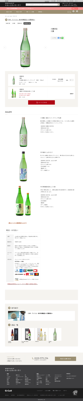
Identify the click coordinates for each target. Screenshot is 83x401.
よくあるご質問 (61, 395)
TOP (6, 16)
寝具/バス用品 (39, 382)
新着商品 (40, 12)
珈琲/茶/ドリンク (19, 379)
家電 (37, 379)
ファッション (48, 376)
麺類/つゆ (18, 375)
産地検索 (26, 381)
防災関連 (56, 378)
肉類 (8, 379)
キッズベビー (48, 382)
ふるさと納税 (47, 390)
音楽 (46, 378)
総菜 (26, 376)
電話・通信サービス (57, 390)
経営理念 (13, 395)
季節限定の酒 (27, 23)
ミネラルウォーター (20, 376)
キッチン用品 (39, 381)
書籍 (46, 379)
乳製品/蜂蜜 (18, 382)
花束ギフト (39, 376)
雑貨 (37, 384)
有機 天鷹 (8, 23)
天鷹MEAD (19, 23)
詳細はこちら (23, 237)
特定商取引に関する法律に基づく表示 (48, 395)
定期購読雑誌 (39, 378)
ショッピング (39, 390)
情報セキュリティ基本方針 (32, 395)
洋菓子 (8, 382)
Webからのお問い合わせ (65, 358)
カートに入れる (42, 102)
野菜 (8, 381)
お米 (8, 375)
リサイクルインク (58, 376)
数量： (67, 80)
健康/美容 (27, 384)
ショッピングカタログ (71, 376)
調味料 (17, 381)
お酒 (8, 16)
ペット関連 (48, 375)
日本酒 (11, 16)
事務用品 (47, 381)
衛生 (55, 379)
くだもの (8, 376)
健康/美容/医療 (57, 381)
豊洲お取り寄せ (28, 379)
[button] (26, 68)
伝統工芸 (47, 384)
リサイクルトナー (58, 375)
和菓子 (8, 384)
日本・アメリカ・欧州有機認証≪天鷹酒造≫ (21, 19)
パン (17, 384)
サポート (65, 390)
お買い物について (70, 378)
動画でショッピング (40, 375)
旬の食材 (26, 378)
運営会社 (7, 395)
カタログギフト (28, 382)
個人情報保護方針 (20, 395)
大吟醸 (13, 23)
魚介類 (8, 378)
